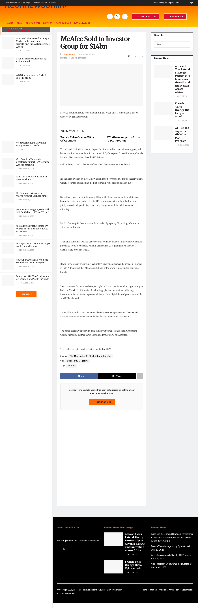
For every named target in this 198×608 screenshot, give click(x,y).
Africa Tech (33, 23)
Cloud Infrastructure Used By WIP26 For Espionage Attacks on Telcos (32, 228)
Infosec (66, 57)
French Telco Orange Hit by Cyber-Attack (182, 110)
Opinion (25, 31)
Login (190, 2)
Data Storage (82, 23)
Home (10, 23)
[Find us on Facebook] (110, 16)
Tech (19, 23)
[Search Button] (192, 16)
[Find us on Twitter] (117, 16)
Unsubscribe (103, 402)
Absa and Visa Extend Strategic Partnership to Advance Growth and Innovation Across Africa (33, 42)
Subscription (147, 16)
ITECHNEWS (69, 54)
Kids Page (26, 2)
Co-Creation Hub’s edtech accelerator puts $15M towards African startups (32, 162)
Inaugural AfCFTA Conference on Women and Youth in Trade (32, 277)
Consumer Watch (12, 2)
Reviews (52, 2)
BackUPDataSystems (66, 593)
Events (44, 2)
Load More (26, 294)
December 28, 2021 (87, 54)
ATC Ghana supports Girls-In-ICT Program (182, 134)
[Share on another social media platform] (140, 376)
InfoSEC (47, 23)
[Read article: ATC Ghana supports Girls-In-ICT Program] (163, 133)
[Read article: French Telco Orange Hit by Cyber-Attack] (163, 108)
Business (12, 31)
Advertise (176, 16)
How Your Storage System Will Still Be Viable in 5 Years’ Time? (32, 211)
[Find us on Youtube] (125, 16)
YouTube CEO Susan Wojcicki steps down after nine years (32, 261)
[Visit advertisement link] (26, 113)
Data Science (63, 23)
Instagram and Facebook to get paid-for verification (33, 245)
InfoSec (153, 589)
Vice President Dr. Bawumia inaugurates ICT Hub (31, 144)
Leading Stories (78, 57)
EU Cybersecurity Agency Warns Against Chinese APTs (31, 194)
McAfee (71, 365)
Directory (36, 2)
